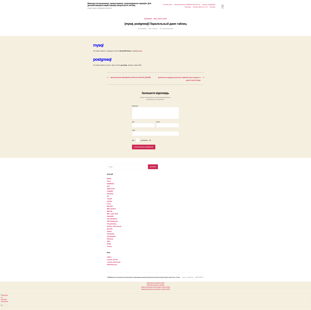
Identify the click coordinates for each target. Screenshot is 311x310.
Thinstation (111, 234)
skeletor (144, 29)
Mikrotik (109, 211)
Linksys (109, 201)
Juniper (109, 199)
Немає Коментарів (167, 29)
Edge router (111, 189)
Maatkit (140, 51)
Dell (108, 186)
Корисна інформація (208, 4)
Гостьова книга (167, 4)
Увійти (109, 257)
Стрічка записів (112, 259)
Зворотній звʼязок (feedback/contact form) (187, 4)
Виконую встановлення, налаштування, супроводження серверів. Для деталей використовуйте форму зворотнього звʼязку (119, 4)
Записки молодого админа (155, 285)
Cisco (109, 181)
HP (108, 196)
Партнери (188, 7)
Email (158, 122)
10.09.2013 (154, 29)
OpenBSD (110, 216)
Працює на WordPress (187, 277)
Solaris (109, 231)
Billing (109, 178)
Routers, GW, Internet (114, 226)
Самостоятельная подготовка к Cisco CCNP (155, 289)
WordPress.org (112, 264)
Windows (110, 239)
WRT (108, 241)
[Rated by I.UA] (155, 305)
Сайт (133, 130)
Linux (109, 204)
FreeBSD (110, 191)
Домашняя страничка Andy (155, 283)
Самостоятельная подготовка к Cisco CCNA (155, 287)
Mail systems (111, 209)
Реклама (212, 7)
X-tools (109, 246)
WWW (109, 244)
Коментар (135, 106)
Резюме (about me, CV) (200, 7)
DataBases (148, 18)
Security (109, 229)
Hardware (110, 194)
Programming (111, 224)
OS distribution (112, 219)
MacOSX (110, 206)
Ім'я (133, 122)
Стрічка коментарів (113, 262)
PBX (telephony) (112, 221)
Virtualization (111, 236)
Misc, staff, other (160, 18)
